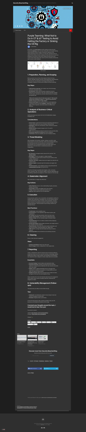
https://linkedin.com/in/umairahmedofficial (39, 312)
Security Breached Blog (20, 3)
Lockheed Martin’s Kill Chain (34, 167)
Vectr (30, 104)
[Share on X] (15, 26)
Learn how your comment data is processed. (49, 397)
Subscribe (52, 355)
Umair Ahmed (34, 46)
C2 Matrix (44, 103)
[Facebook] (44, 427)
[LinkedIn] (41, 427)
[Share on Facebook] (17, 26)
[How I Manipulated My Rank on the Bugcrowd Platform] (22, 337)
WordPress (42, 424)
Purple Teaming (18, 30)
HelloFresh (34, 50)
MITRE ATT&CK (32, 154)
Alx (49, 424)
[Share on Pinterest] (20, 26)
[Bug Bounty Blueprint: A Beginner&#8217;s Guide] (43, 337)
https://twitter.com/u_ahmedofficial (39, 314)
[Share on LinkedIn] (22, 26)
